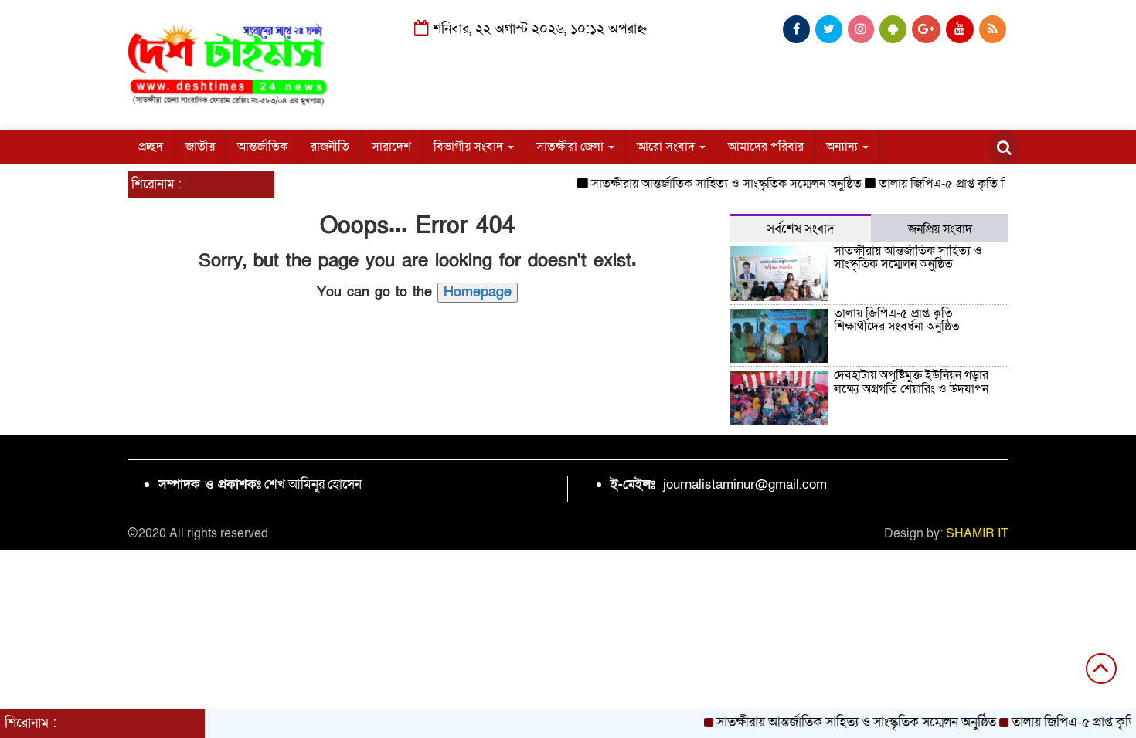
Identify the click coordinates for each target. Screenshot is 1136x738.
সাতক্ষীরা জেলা (571, 146)
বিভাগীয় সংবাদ (470, 146)
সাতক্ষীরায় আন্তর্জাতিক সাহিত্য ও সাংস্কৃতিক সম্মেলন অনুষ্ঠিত (717, 183)
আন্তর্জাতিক (262, 146)
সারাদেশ (391, 146)
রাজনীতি (330, 146)
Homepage (478, 292)
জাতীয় (200, 146)
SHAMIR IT (977, 533)
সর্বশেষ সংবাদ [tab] (801, 229)
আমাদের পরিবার (766, 146)
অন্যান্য (843, 146)
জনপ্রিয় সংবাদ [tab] (940, 229)
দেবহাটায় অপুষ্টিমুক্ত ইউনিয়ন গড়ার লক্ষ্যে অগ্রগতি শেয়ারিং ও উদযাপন (911, 382)
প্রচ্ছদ (150, 146)
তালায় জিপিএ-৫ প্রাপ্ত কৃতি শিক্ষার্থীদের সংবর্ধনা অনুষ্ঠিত (993, 183)
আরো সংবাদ (667, 146)
